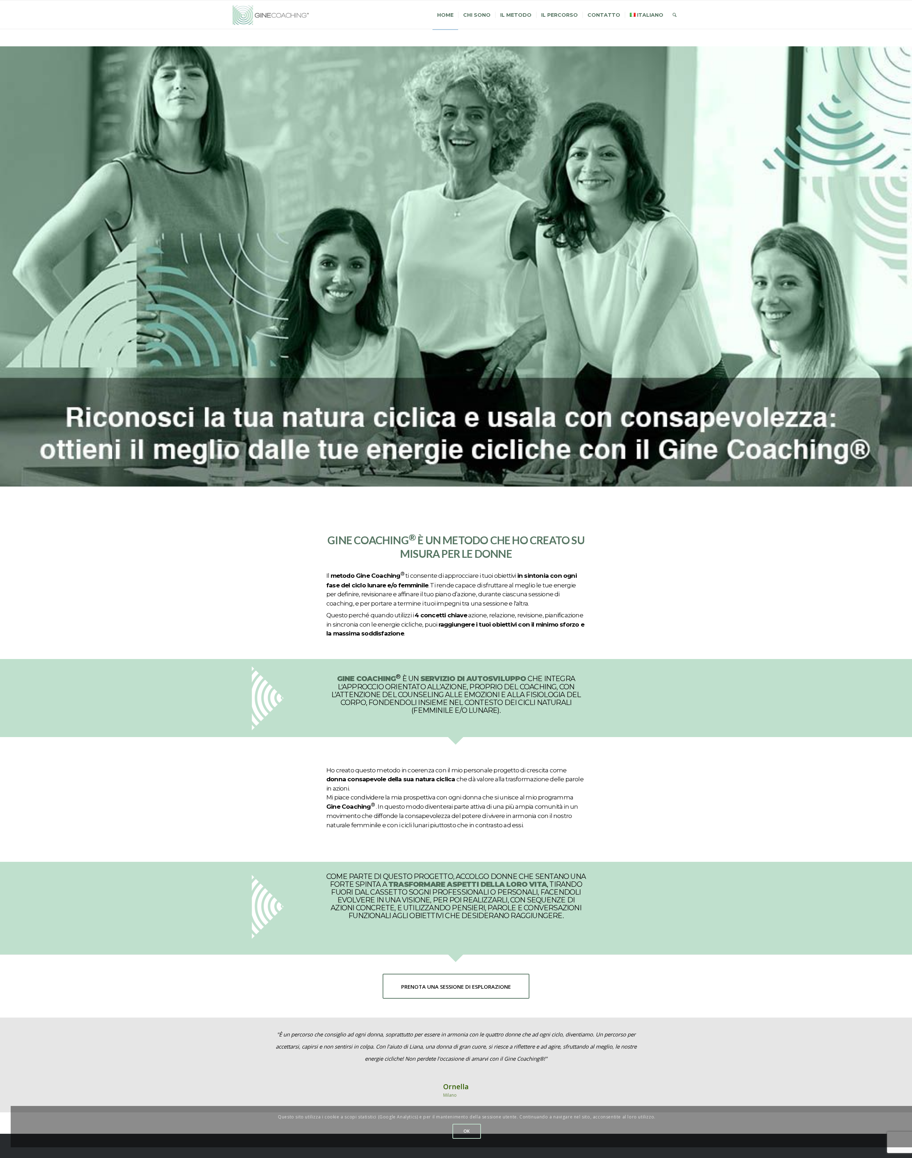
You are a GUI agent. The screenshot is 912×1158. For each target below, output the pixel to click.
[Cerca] (674, 15)
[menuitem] (445, 15)
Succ (665, 1038)
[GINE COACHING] (273, 15)
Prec (247, 1038)
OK (466, 1131)
